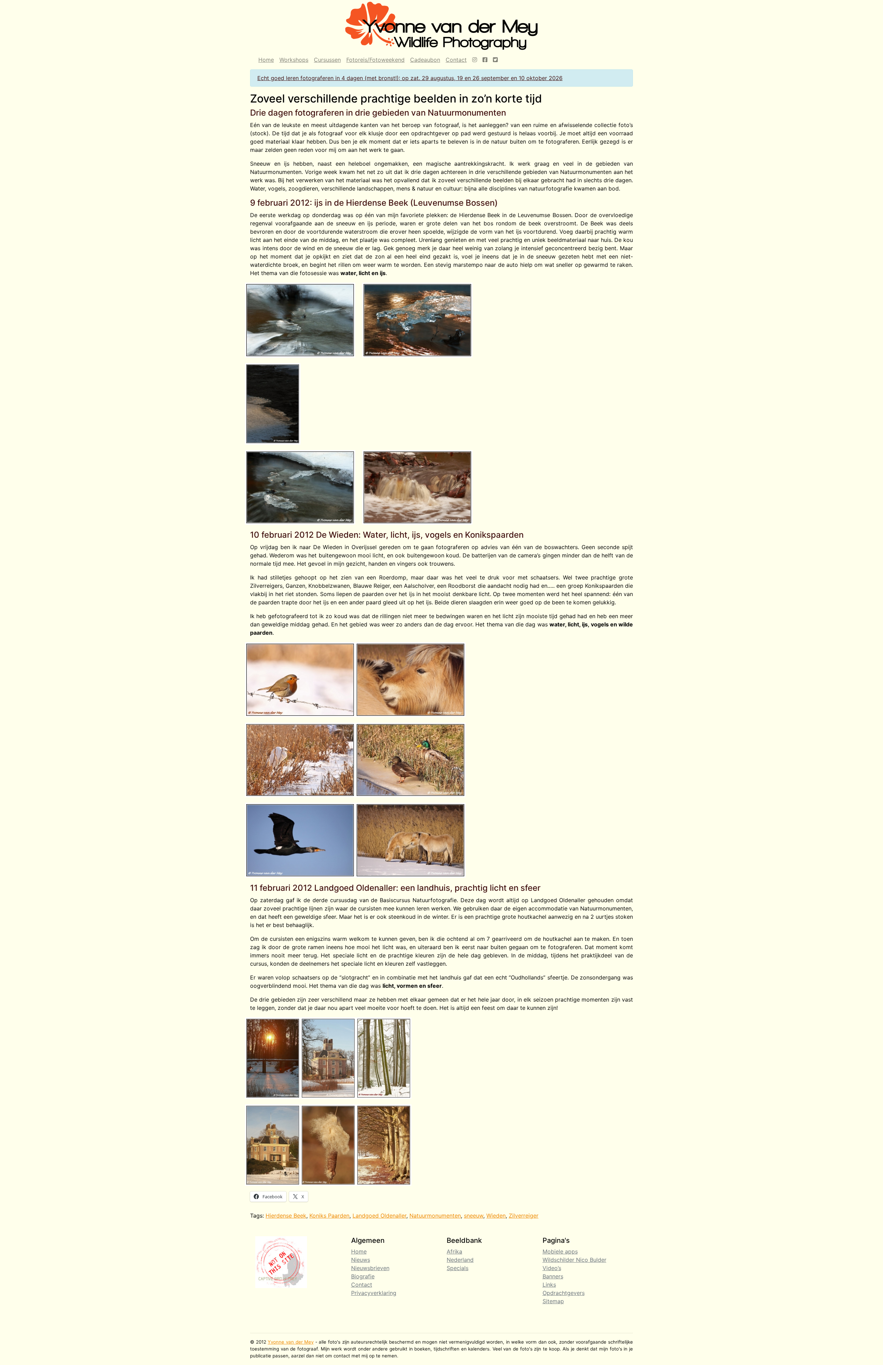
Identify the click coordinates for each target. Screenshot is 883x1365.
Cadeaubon (425, 59)
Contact (456, 59)
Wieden (496, 1215)
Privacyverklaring (373, 1292)
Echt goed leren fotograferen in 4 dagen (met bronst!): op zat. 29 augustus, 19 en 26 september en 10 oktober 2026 (410, 78)
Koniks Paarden (329, 1215)
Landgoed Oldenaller (379, 1215)
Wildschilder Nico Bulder (574, 1259)
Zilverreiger (523, 1215)
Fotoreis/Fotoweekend (375, 59)
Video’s (552, 1268)
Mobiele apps (560, 1251)
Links (549, 1284)
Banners (553, 1276)
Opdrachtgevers (564, 1292)
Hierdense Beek (286, 1215)
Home (266, 59)
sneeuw (473, 1215)
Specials (457, 1268)
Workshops (293, 59)
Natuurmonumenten (435, 1215)
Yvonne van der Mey (291, 1342)
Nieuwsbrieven (370, 1268)
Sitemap (553, 1301)
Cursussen (327, 59)
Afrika (454, 1251)
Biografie (363, 1276)
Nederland (460, 1259)
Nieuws (360, 1259)
